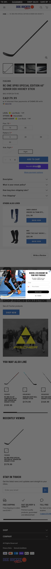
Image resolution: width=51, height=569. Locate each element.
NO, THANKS (38, 295)
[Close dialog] (49, 271)
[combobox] (29, 286)
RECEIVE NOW (38, 292)
